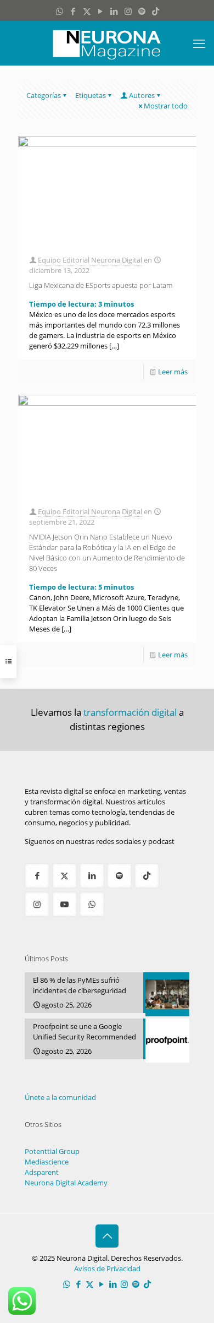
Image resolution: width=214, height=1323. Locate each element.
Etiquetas (90, 95)
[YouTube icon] (101, 11)
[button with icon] (37, 875)
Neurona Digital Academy (66, 1183)
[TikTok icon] (155, 11)
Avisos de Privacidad (107, 1268)
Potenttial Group (52, 1151)
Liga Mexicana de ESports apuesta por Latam (100, 285)
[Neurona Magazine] (107, 42)
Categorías (43, 95)
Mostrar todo (166, 106)
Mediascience (47, 1162)
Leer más (173, 372)
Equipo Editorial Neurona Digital (90, 260)
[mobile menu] (199, 43)
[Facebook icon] (73, 11)
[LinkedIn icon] (114, 11)
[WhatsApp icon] (59, 11)
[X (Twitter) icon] (87, 11)
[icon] (142, 11)
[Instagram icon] (128, 11)
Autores (142, 95)
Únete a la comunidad (60, 1097)
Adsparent (42, 1172)
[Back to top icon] (107, 1236)
